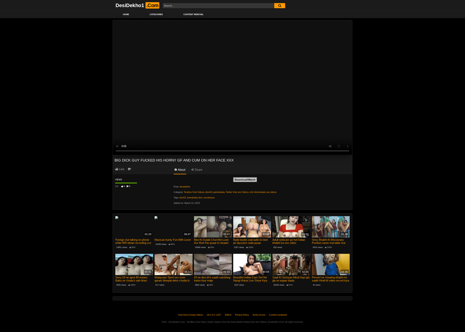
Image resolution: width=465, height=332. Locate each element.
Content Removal (193, 14)
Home (126, 14)
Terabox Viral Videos (194, 192)
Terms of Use (258, 315)
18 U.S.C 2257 (214, 315)
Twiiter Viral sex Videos (237, 192)
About (181, 169)
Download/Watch (245, 179)
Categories (156, 14)
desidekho (185, 186)
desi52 (182, 197)
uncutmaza (209, 197)
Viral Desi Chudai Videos (190, 315)
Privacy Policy (242, 315)
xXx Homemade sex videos (263, 192)
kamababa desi (195, 197)
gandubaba (219, 192)
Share (198, 169)
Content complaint (278, 315)
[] (279, 5)
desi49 (208, 192)
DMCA (228, 315)
